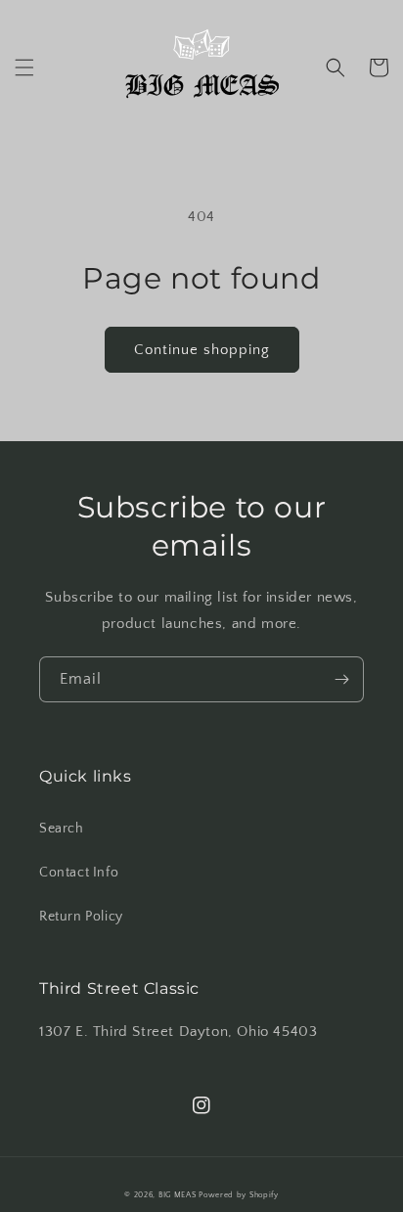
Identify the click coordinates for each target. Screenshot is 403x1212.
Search (61, 828)
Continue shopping (202, 349)
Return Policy (81, 916)
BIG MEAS (177, 1194)
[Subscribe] (341, 679)
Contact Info (78, 872)
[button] (24, 67)
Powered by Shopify (239, 1194)
